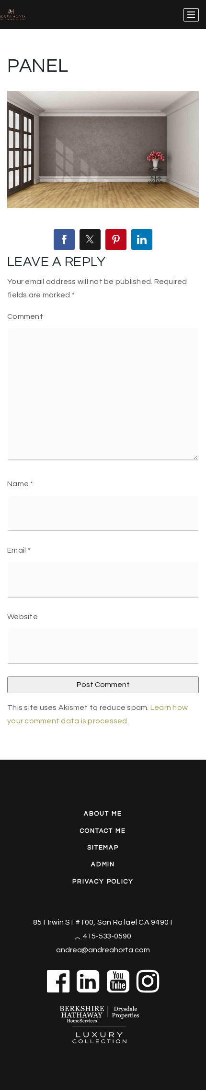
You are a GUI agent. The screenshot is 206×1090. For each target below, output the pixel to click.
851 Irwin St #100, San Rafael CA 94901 (103, 922)
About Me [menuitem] (103, 813)
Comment (25, 316)
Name (20, 484)
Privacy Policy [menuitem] (102, 881)
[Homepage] (25, 14)
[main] (103, 380)
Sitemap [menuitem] (103, 847)
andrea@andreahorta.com (103, 950)
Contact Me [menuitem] (103, 831)
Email (19, 550)
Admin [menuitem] (103, 864)
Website (22, 617)
